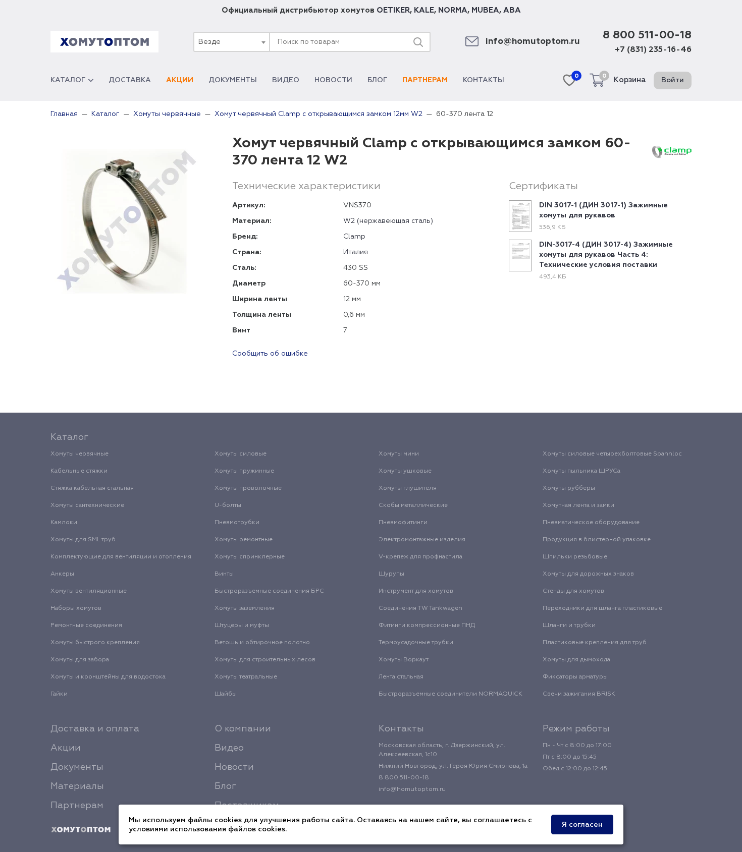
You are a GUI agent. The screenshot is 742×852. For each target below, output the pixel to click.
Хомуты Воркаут (404, 660)
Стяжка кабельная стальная (92, 488)
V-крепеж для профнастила (420, 557)
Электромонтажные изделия (422, 540)
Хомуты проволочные (248, 488)
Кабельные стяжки (79, 471)
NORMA (452, 10)
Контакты (483, 80)
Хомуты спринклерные (250, 557)
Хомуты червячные (79, 454)
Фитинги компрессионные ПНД (427, 625)
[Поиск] (418, 42)
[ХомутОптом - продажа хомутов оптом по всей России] (104, 41)
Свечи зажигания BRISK (579, 694)
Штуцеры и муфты (242, 625)
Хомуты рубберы (569, 488)
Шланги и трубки (569, 625)
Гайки (59, 694)
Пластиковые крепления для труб (595, 643)
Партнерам (425, 80)
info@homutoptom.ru (533, 41)
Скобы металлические (413, 505)
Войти (672, 80)
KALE (424, 10)
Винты (224, 574)
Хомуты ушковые (405, 471)
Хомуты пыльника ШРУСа (581, 471)
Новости (333, 80)
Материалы (77, 786)
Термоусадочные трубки (416, 643)
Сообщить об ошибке (270, 353)
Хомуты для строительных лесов (265, 660)
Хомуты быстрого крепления (95, 643)
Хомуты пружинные (244, 471)
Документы (232, 80)
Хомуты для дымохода (576, 660)
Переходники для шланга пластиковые (602, 608)
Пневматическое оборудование (591, 523)
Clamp (354, 236)
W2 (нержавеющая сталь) (388, 220)
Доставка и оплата (94, 728)
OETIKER (393, 10)
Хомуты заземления (245, 608)
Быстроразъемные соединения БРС (269, 591)
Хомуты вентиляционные (88, 591)
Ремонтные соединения (86, 625)
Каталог (67, 80)
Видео (285, 80)
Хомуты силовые (241, 454)
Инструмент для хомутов (416, 591)
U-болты (228, 505)
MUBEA (485, 10)
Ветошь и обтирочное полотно (262, 643)
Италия (355, 252)
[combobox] (231, 42)
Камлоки (63, 523)
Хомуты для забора (79, 660)
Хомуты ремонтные (244, 540)
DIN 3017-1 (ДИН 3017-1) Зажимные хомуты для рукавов (603, 210)
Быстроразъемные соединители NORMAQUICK (450, 694)
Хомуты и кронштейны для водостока (108, 677)
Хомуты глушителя (408, 488)
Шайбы (226, 694)
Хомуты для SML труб (83, 540)
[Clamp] (672, 151)
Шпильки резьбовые (575, 557)
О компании (243, 728)
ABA (512, 10)
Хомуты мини (399, 454)
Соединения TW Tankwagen (420, 608)
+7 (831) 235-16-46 (653, 50)
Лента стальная (401, 677)
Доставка (130, 80)
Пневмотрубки (237, 523)
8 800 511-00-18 (647, 35)
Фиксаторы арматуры (575, 677)
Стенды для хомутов (573, 591)
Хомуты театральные (246, 677)
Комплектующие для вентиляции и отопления (120, 557)
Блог (377, 80)
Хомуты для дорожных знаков (588, 574)
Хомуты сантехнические (87, 505)
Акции (179, 80)
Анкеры (62, 574)
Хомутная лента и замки (578, 505)
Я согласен (582, 824)
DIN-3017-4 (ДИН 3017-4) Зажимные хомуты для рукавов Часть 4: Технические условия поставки (606, 254)
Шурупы (391, 574)
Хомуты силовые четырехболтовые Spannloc (612, 454)
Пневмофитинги (403, 523)
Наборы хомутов (75, 608)
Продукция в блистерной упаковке (597, 540)
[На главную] (80, 830)
